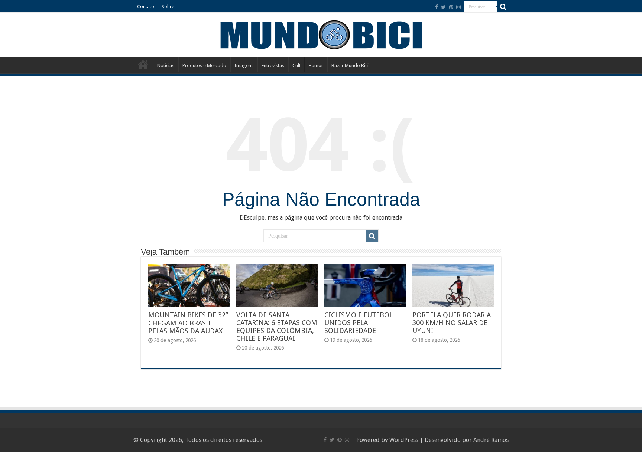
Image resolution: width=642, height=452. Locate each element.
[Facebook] (436, 7)
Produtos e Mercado (204, 65)
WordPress (403, 439)
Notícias (165, 65)
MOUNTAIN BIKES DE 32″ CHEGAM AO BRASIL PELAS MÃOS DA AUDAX (188, 323)
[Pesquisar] (503, 6)
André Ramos (491, 439)
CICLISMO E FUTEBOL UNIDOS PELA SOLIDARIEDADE (358, 322)
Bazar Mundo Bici (350, 65)
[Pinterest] (451, 7)
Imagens (243, 65)
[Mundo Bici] (321, 34)
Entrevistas (273, 65)
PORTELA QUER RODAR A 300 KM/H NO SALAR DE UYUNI (451, 322)
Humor (316, 65)
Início (143, 64)
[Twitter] (443, 7)
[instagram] (458, 7)
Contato (145, 6)
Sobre (168, 6)
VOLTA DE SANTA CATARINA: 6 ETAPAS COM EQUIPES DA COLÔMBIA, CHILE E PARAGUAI (276, 326)
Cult (296, 65)
